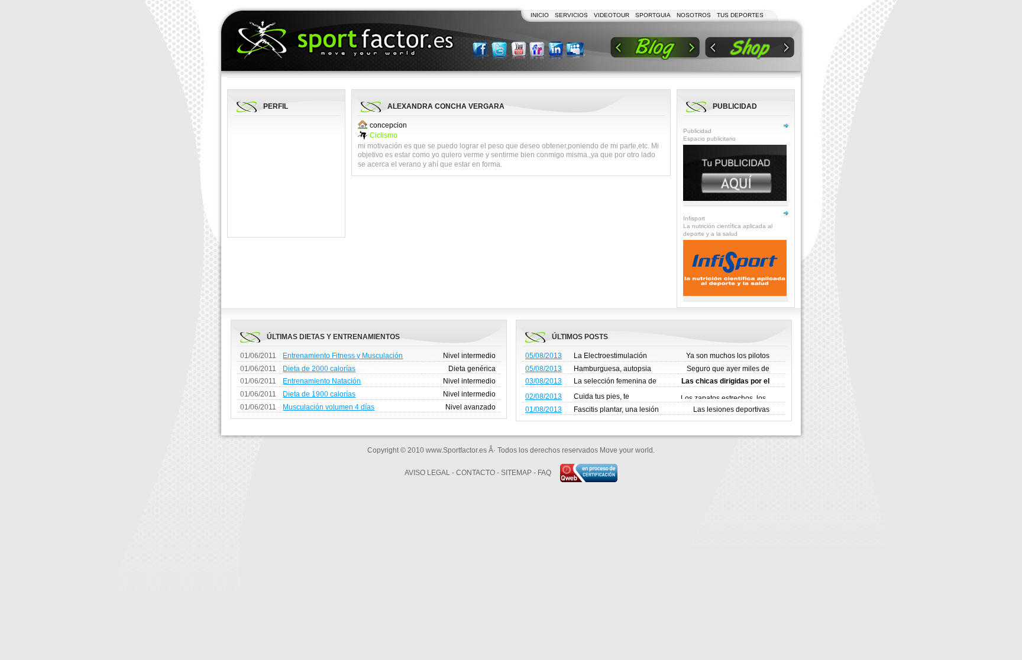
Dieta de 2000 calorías (319, 369)
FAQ (544, 473)
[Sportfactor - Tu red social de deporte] (345, 40)
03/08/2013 (543, 381)
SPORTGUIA (653, 15)
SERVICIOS (571, 15)
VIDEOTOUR (611, 15)
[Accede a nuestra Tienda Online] (749, 48)
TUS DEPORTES (740, 15)
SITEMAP (516, 473)
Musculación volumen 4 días (328, 407)
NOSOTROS (694, 15)
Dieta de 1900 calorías (319, 394)
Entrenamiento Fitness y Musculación (343, 356)
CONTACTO (475, 473)
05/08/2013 (543, 356)
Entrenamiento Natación (322, 381)
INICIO (540, 15)
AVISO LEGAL (427, 473)
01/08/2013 (543, 409)
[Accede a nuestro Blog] (655, 48)
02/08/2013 (543, 396)
